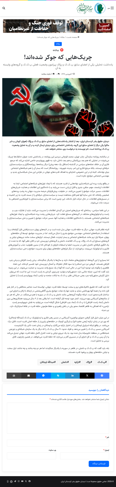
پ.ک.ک (101, 362)
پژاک (88, 362)
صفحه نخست (71, 37)
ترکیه (76, 362)
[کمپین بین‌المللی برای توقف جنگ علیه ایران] (58, 26)
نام (107, 437)
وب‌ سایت (52, 450)
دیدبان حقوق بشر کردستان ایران (73, 481)
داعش (64, 362)
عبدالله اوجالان (47, 362)
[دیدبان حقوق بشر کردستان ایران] (91, 8)
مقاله (62, 37)
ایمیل (106, 450)
